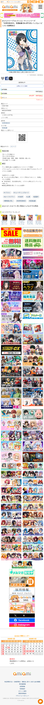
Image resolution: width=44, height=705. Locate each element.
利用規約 (22, 689)
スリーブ (13, 146)
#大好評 (20, 197)
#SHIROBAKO (21, 201)
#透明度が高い (8, 201)
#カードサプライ (9, 197)
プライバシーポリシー (22, 696)
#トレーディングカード (21, 192)
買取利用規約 (22, 693)
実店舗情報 (22, 684)
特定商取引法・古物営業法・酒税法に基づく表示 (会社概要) (22, 681)
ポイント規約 (22, 691)
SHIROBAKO (6, 123)
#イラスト (7, 192)
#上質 (28, 197)
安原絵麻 (4, 128)
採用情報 (22, 686)
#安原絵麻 (32, 201)
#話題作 (35, 197)
